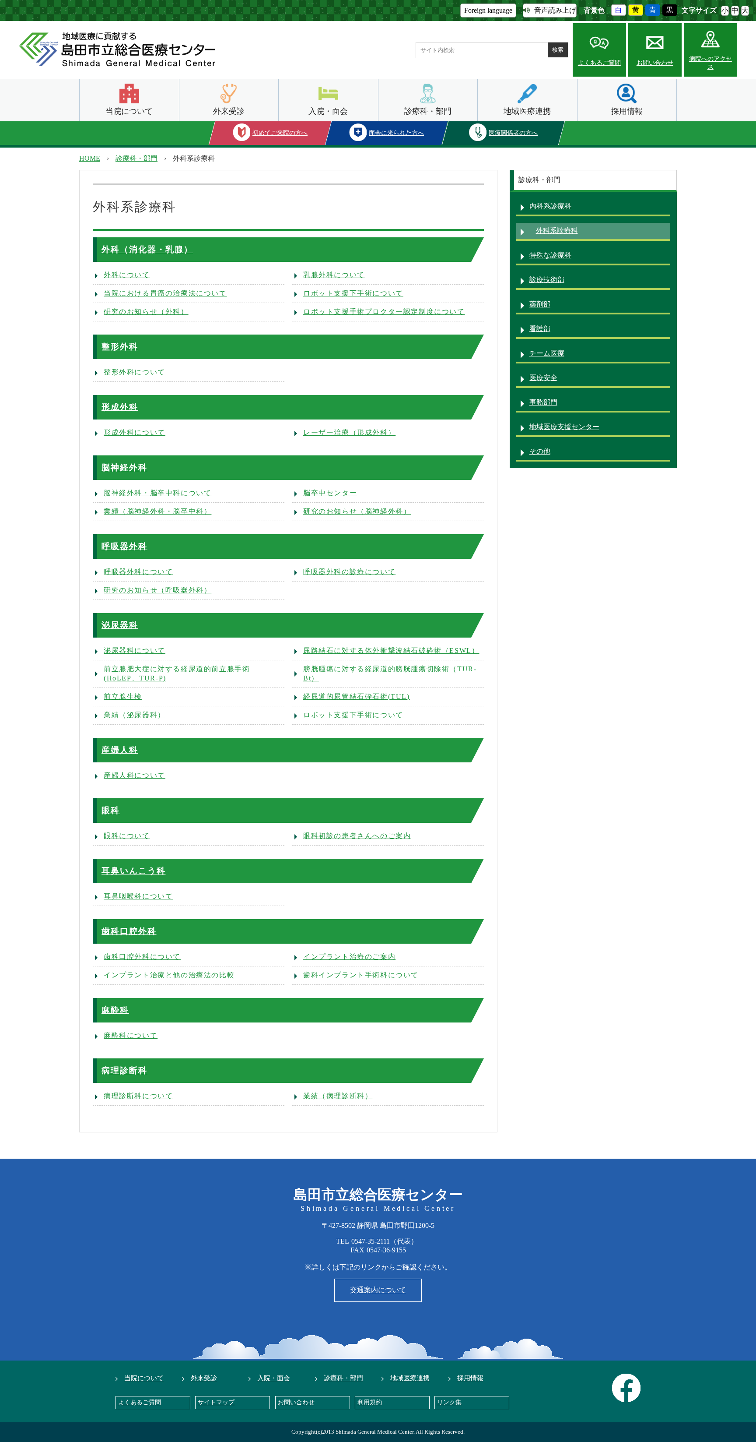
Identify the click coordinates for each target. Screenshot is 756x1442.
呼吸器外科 (124, 546)
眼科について (127, 835)
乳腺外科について (334, 275)
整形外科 (120, 346)
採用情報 (627, 111)
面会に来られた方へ (396, 133)
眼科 (111, 810)
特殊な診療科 (550, 255)
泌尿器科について (134, 650)
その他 (539, 451)
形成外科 (120, 407)
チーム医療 (546, 353)
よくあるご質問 (599, 63)
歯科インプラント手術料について (361, 975)
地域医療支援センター (564, 426)
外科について (127, 275)
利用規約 (369, 1402)
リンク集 (449, 1402)
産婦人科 (120, 749)
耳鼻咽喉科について (138, 896)
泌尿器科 (120, 625)
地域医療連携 (527, 111)
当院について (129, 111)
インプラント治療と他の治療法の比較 (169, 975)
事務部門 (543, 402)
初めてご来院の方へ (280, 133)
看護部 (539, 328)
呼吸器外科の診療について (349, 571)
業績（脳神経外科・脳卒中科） (157, 511)
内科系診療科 (550, 206)
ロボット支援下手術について (353, 293)
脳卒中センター (330, 493)
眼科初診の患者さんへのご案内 (357, 835)
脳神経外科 (124, 467)
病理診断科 (124, 1070)
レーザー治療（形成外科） (349, 432)
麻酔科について (131, 1035)
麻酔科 (115, 1010)
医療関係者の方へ (513, 133)
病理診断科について (138, 1096)
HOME (89, 158)
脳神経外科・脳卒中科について (157, 493)
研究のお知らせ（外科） (146, 311)
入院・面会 (328, 111)
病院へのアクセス (710, 63)
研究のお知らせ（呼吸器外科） (157, 590)
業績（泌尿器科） (134, 715)
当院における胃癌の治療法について (165, 293)
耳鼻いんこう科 (133, 870)
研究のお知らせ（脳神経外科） (357, 511)
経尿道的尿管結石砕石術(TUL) (356, 696)
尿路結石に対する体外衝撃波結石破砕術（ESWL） (391, 650)
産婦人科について (134, 775)
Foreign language (488, 10)
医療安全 (543, 377)
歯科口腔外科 (129, 931)
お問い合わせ (655, 63)
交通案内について (378, 1290)
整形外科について (134, 372)
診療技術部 (546, 279)
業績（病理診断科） (337, 1096)
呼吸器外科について (138, 571)
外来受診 (229, 111)
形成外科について (134, 432)
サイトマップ (216, 1402)
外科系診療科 (557, 230)
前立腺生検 (123, 696)
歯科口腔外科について (142, 956)
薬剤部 (539, 304)
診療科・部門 (428, 111)
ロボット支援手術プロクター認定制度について (384, 311)
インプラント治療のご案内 (349, 956)
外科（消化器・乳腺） (147, 249)
